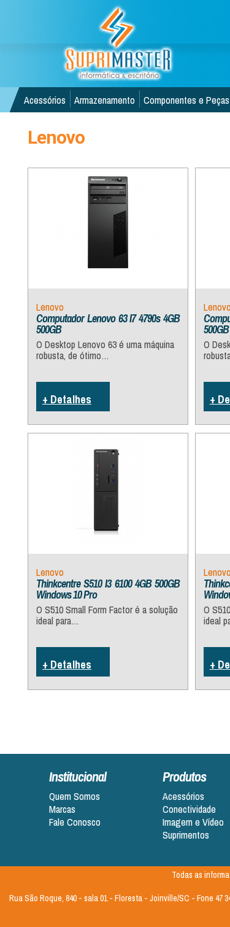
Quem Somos (74, 796)
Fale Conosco (75, 822)
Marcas (62, 809)
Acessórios (45, 100)
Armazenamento (104, 100)
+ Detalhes (66, 399)
